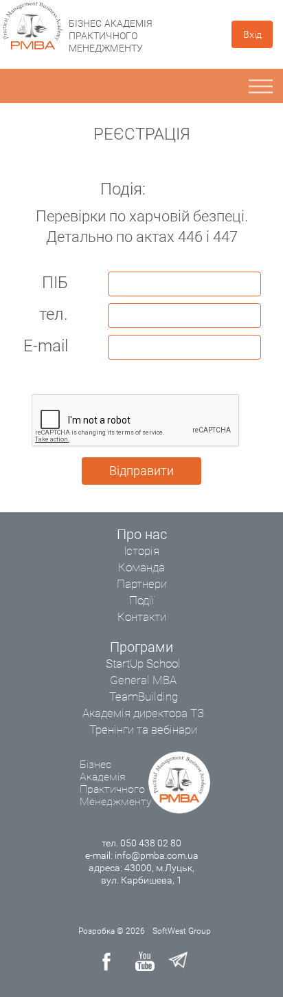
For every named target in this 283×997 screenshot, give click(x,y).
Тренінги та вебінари (143, 729)
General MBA (143, 680)
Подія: (123, 189)
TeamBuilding (143, 696)
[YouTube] (145, 961)
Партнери (142, 584)
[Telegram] (178, 961)
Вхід (252, 34)
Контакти (141, 617)
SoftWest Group (181, 931)
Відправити (141, 470)
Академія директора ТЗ (143, 713)
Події (141, 600)
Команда (141, 567)
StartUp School (143, 663)
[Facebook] (112, 961)
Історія (141, 551)
